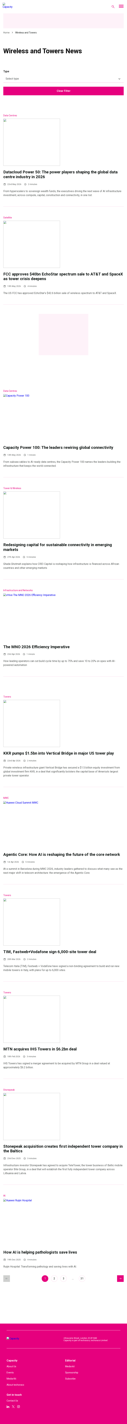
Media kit (70, 1366)
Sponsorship (71, 1372)
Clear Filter (63, 90)
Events (10, 1372)
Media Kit (11, 1378)
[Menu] (121, 6)
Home (6, 32)
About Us (11, 1366)
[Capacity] (16, 7)
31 (82, 1278)
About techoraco (15, 1384)
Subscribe (70, 1378)
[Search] (113, 7)
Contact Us (12, 1400)
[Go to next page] (120, 1278)
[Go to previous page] (6, 1278)
